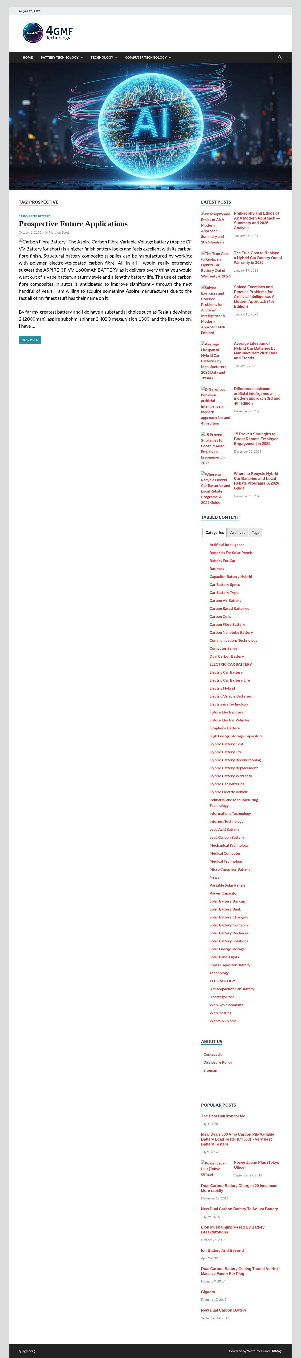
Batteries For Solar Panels (231, 552)
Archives (237, 532)
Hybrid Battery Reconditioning (235, 760)
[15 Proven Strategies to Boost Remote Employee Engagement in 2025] (215, 434)
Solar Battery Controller (230, 925)
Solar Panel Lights (224, 957)
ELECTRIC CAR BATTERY (231, 664)
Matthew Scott (59, 232)
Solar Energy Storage (227, 949)
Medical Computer (225, 853)
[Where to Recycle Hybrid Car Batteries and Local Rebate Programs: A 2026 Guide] (215, 474)
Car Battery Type (224, 592)
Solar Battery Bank (225, 909)
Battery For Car (223, 560)
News (214, 877)
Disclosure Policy (217, 1062)
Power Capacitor (224, 893)
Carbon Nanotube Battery (231, 632)
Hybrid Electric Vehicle (229, 791)
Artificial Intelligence (227, 544)
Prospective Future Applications (73, 223)
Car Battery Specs (225, 584)
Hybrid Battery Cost (226, 744)
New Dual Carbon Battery (223, 1310)
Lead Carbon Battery (227, 837)
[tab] (214, 532)
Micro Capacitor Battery (230, 869)
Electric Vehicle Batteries (231, 696)
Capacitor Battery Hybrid (231, 576)
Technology (219, 973)
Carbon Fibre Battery (34, 216)
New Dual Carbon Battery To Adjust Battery (239, 1209)
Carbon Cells (220, 616)
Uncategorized (222, 996)
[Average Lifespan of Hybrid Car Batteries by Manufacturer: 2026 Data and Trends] (215, 344)
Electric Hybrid (222, 688)
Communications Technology (233, 640)
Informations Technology (230, 813)
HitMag (275, 1351)
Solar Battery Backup (227, 901)
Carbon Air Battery (226, 600)
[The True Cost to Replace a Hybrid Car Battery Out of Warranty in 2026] (215, 253)
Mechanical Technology (229, 845)
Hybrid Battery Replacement (234, 768)
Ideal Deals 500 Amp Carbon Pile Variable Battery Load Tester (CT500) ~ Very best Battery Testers (237, 1139)
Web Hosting (220, 1012)
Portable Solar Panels (227, 885)
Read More (28, 338)
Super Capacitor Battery (230, 965)
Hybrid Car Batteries (227, 783)
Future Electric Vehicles (230, 720)
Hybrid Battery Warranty (231, 776)
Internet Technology (227, 821)
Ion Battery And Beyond (222, 1250)
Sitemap (210, 1070)
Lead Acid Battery (224, 829)
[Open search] (279, 57)
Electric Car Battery (226, 672)
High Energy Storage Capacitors (236, 736)
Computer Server (224, 648)
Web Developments (226, 1004)
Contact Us (212, 1054)
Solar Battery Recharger (230, 933)
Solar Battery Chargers (229, 917)
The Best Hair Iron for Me (223, 1116)
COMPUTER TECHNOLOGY (146, 57)
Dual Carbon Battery (227, 656)
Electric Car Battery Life (230, 680)
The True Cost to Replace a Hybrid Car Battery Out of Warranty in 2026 (258, 258)
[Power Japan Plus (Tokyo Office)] (215, 1163)
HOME (28, 57)
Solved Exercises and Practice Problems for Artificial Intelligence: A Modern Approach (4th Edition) (254, 296)
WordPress (255, 1351)
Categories (215, 532)
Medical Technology (226, 861)
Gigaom (208, 1292)
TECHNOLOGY (102, 57)
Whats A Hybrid (223, 1020)
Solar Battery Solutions (229, 941)
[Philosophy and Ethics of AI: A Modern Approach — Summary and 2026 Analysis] (215, 214)
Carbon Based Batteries (229, 608)
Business (217, 568)
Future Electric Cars (226, 712)
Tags (255, 532)
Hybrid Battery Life (226, 752)
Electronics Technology (229, 704)
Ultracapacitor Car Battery (232, 988)
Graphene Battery (225, 728)
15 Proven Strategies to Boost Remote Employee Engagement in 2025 (256, 439)
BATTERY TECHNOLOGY (60, 57)
